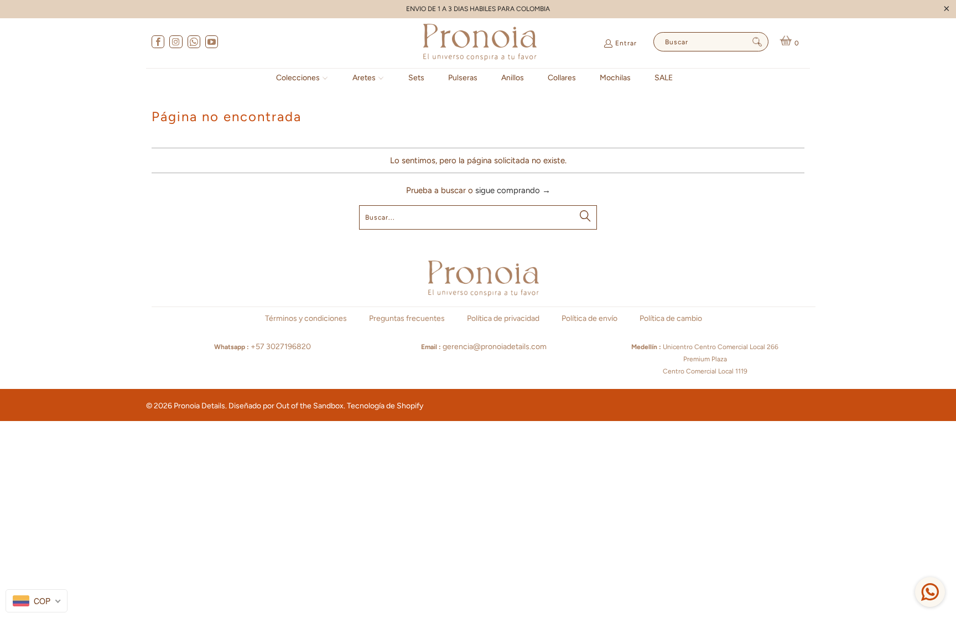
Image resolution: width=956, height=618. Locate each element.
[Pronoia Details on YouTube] (211, 43)
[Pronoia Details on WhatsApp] (193, 43)
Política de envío (589, 318)
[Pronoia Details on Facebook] (157, 43)
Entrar (626, 43)
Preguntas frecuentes (407, 318)
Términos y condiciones (306, 318)
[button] (302, 78)
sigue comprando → (512, 190)
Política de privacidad (503, 318)
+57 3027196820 (281, 346)
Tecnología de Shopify (385, 406)
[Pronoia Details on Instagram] (175, 43)
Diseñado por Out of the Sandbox (286, 406)
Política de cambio (671, 318)
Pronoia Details (199, 406)
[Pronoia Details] (480, 43)
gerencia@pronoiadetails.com (495, 346)
